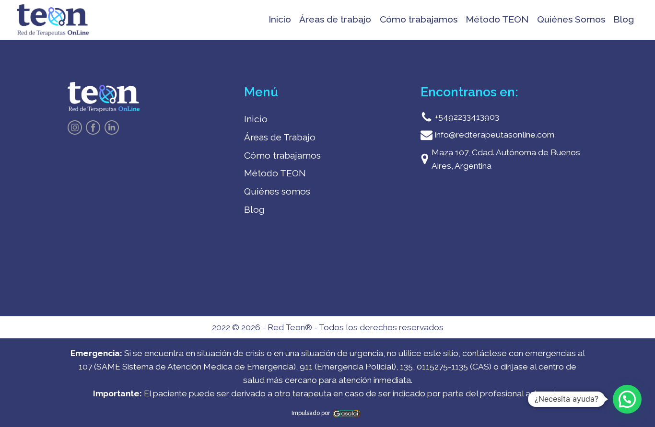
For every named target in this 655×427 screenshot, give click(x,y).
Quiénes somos (277, 191)
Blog (623, 19)
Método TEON (497, 19)
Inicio (280, 19)
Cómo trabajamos (418, 19)
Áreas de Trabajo (280, 137)
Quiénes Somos (571, 19)
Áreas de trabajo (335, 19)
